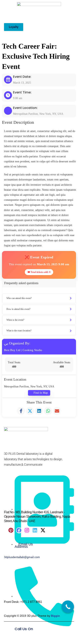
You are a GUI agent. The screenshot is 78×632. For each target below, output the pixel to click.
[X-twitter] (43, 530)
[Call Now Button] (68, 606)
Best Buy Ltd (12, 350)
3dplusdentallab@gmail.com (22, 557)
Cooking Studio (32, 350)
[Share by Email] (57, 411)
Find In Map (41, 392)
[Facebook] (19, 530)
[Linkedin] (35, 530)
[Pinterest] (11, 530)
